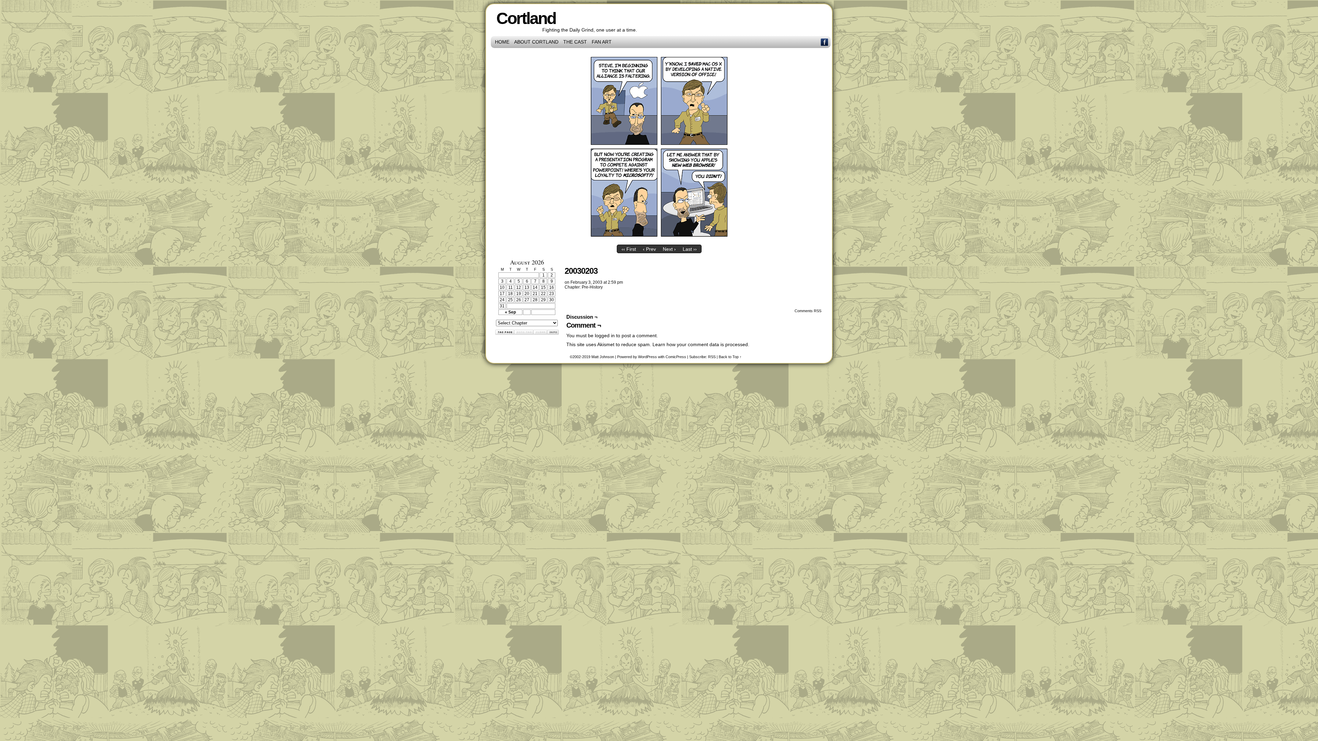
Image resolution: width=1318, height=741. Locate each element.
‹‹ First (629, 249)
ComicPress (676, 357)
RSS (712, 357)
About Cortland (536, 42)
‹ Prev (649, 249)
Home (502, 42)
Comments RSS (808, 311)
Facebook (824, 42)
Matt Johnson (602, 357)
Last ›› (690, 249)
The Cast (575, 42)
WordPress (647, 357)
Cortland (526, 18)
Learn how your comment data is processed (700, 344)
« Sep (510, 312)
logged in (605, 335)
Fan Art (602, 42)
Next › (669, 249)
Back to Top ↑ (730, 357)
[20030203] (659, 240)
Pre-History (592, 287)
